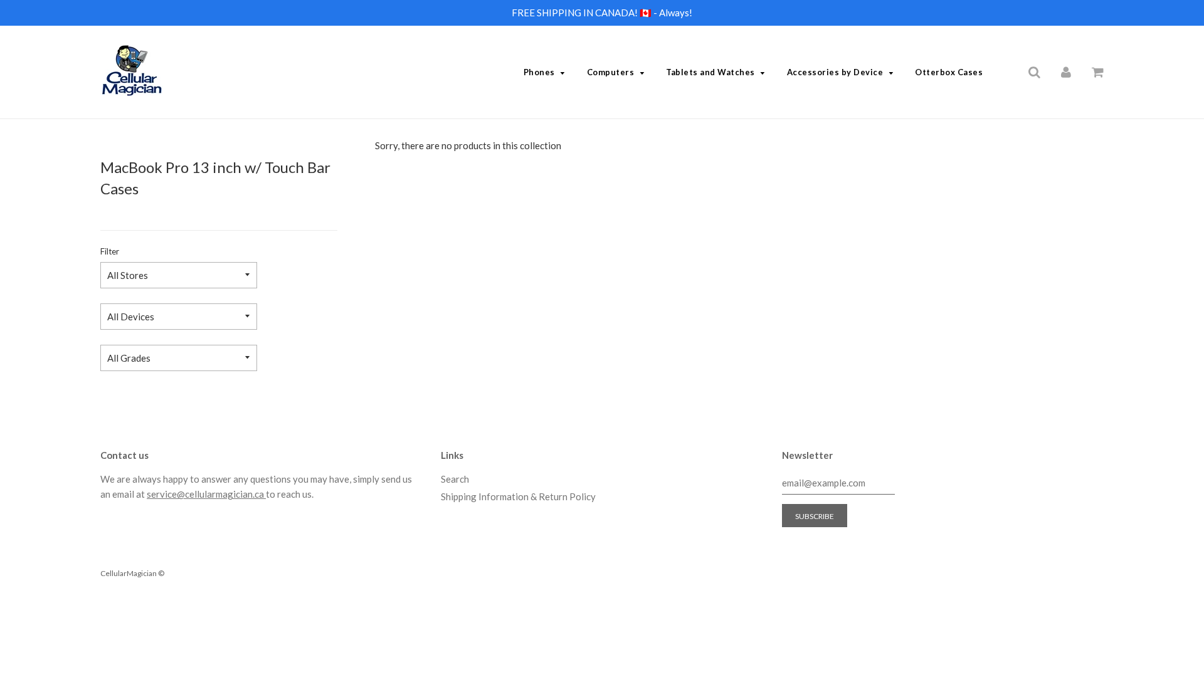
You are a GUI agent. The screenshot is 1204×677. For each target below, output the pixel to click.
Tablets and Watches (710, 72)
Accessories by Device (835, 72)
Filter (109, 251)
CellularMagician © (132, 573)
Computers (611, 72)
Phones (539, 72)
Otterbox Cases (949, 72)
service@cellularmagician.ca (206, 494)
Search (455, 479)
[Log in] (1066, 71)
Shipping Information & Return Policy (518, 496)
